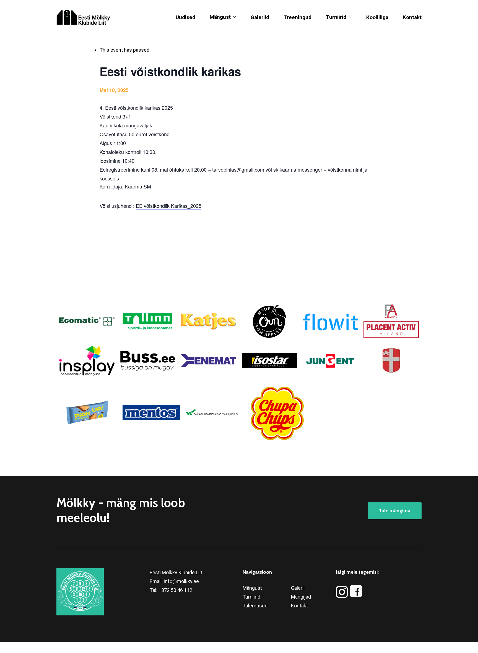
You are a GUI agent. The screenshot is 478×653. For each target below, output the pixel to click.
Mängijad (301, 597)
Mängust (252, 588)
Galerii (298, 588)
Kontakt (299, 606)
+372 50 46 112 (175, 590)
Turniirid (251, 597)
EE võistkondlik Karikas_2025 (168, 205)
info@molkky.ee (181, 581)
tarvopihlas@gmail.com (238, 169)
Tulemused (255, 606)
